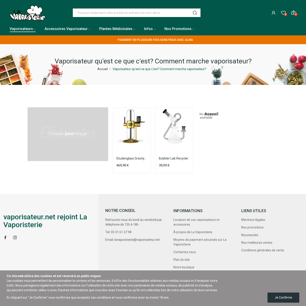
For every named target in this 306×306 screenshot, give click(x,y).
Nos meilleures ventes (256, 242)
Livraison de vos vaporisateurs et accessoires (196, 222)
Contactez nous (184, 252)
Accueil (206, 114)
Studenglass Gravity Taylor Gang (131, 158)
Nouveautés (249, 235)
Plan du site (181, 259)
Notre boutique (183, 267)
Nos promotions (252, 227)
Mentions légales (253, 220)
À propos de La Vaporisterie (192, 232)
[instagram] (15, 237)
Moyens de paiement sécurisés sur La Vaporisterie (199, 242)
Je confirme (283, 297)
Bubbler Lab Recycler (173, 158)
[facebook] (5, 237)
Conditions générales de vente (262, 250)
